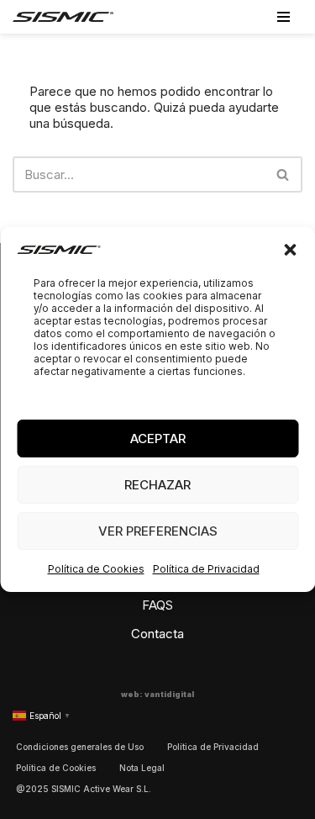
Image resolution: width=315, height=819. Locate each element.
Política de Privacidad (206, 569)
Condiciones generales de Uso (80, 747)
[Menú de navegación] (283, 16)
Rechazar (157, 485)
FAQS (157, 605)
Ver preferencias (158, 531)
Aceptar (158, 438)
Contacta (157, 634)
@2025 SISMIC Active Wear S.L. (83, 789)
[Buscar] (283, 174)
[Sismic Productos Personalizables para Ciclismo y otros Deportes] (63, 17)
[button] (289, 249)
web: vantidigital (157, 694)
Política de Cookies (96, 569)
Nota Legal (142, 768)
